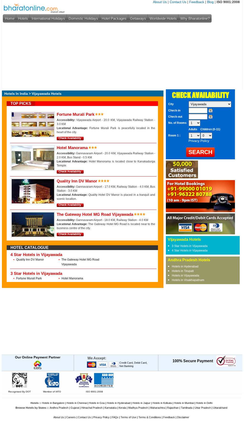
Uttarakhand (220, 407)
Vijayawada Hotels (184, 239)
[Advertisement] (121, 56)
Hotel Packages (114, 18)
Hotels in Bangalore (53, 403)
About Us (160, 2)
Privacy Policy (101, 417)
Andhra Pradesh (59, 407)
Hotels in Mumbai (184, 403)
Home (10, 18)
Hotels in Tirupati (183, 271)
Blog (210, 2)
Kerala (122, 407)
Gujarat (75, 407)
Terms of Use (128, 417)
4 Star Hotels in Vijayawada (36, 254)
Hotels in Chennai (76, 403)
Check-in (174, 110)
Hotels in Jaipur (141, 403)
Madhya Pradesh (138, 407)
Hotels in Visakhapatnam (188, 280)
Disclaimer (183, 417)
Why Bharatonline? (195, 18)
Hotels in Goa (97, 403)
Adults (192, 129)
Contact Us (178, 2)
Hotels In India (16, 93)
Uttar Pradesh (203, 407)
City (171, 104)
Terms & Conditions (149, 417)
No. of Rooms (177, 123)
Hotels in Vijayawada (185, 275)
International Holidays (48, 18)
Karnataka (111, 407)
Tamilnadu (187, 407)
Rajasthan (173, 407)
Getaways (138, 18)
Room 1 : (174, 135)
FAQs (115, 417)
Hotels (23, 18)
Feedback (196, 2)
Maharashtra (157, 407)
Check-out (175, 116)
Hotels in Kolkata (162, 403)
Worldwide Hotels (163, 18)
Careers (71, 417)
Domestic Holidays (83, 18)
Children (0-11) (210, 129)
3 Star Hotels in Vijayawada (36, 273)
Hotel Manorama (72, 148)
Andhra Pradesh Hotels (189, 260)
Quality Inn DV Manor (77, 181)
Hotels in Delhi (204, 403)
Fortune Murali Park (75, 114)
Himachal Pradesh (91, 407)
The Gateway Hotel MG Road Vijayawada (95, 214)
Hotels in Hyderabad (185, 266)
